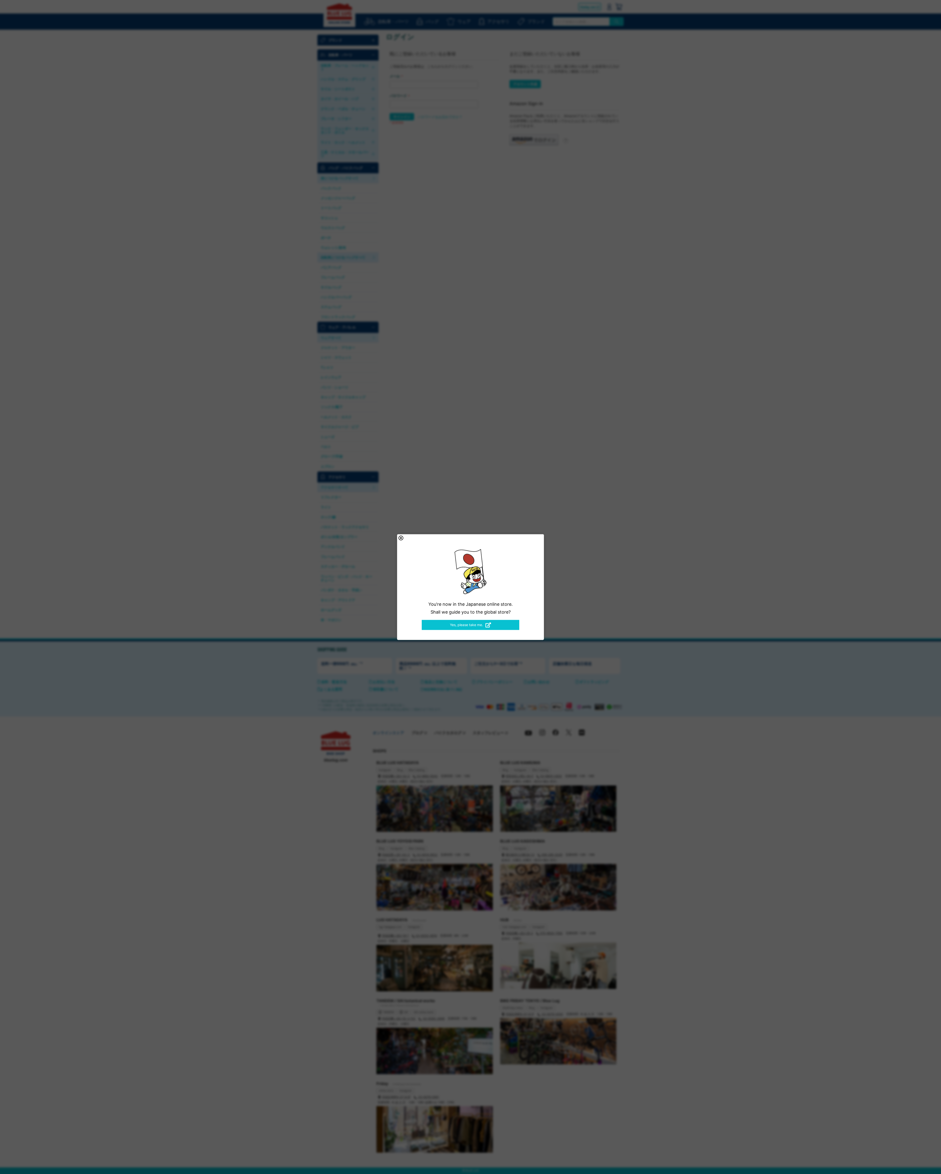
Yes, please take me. (466, 625)
